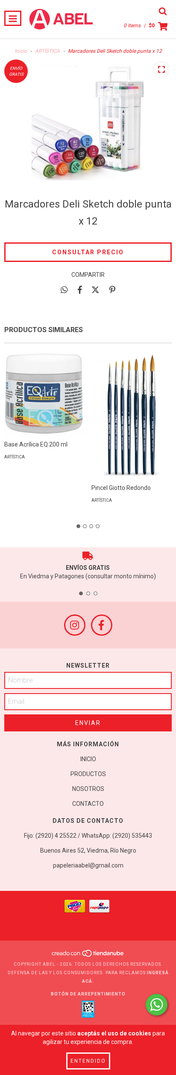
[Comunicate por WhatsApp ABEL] (156, 1004)
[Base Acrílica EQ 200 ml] (44, 394)
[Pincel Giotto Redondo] (131, 445)
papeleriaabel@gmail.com (88, 865)
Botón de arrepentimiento (88, 994)
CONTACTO (88, 803)
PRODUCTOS (88, 774)
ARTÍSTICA (47, 51)
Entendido (88, 1061)
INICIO (88, 759)
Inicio (21, 51)
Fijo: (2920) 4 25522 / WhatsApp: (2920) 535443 (88, 835)
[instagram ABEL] (74, 625)
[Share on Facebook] (79, 289)
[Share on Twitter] (95, 289)
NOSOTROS (88, 788)
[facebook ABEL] (101, 625)
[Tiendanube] (88, 955)
